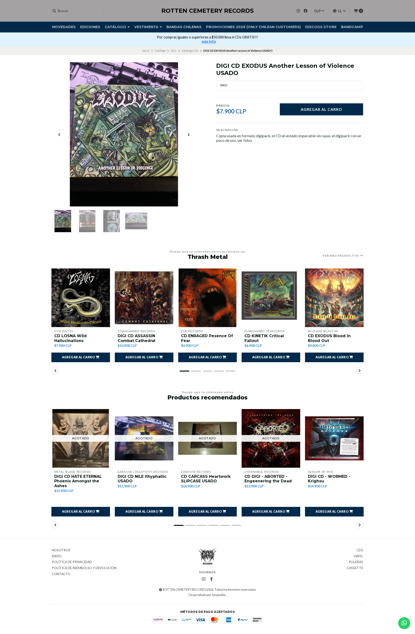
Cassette (355, 568)
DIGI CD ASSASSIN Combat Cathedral (136, 338)
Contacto (61, 574)
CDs (360, 550)
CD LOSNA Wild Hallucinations (70, 338)
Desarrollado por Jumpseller (207, 595)
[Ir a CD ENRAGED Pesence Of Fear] (207, 297)
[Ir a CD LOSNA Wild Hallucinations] (80, 297)
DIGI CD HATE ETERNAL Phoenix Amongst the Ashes (78, 481)
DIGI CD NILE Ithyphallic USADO (142, 478)
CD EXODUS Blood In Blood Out (329, 338)
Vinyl (358, 556)
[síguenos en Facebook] (305, 10)
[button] (80, 357)
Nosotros (61, 550)
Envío (57, 556)
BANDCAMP (352, 27)
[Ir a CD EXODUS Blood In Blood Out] (334, 297)
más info (209, 41)
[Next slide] (188, 134)
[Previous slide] (59, 134)
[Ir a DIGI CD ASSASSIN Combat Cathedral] (144, 297)
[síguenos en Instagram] (298, 10)
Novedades (64, 27)
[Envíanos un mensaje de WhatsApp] (404, 623)
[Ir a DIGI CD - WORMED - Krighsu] (334, 438)
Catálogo (116, 27)
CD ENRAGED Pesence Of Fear (207, 338)
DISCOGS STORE (320, 27)
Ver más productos (341, 255)
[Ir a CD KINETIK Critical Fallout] (271, 297)
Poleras (356, 562)
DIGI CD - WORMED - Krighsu (329, 478)
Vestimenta (146, 27)
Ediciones (90, 27)
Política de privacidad (72, 562)
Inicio (145, 50)
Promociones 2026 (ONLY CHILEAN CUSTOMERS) (253, 27)
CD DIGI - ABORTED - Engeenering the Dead (268, 478)
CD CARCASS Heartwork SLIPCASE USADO (206, 478)
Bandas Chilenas (183, 27)
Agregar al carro (321, 109)
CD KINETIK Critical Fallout (264, 338)
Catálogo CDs (190, 50)
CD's (174, 50)
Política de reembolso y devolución (84, 568)
